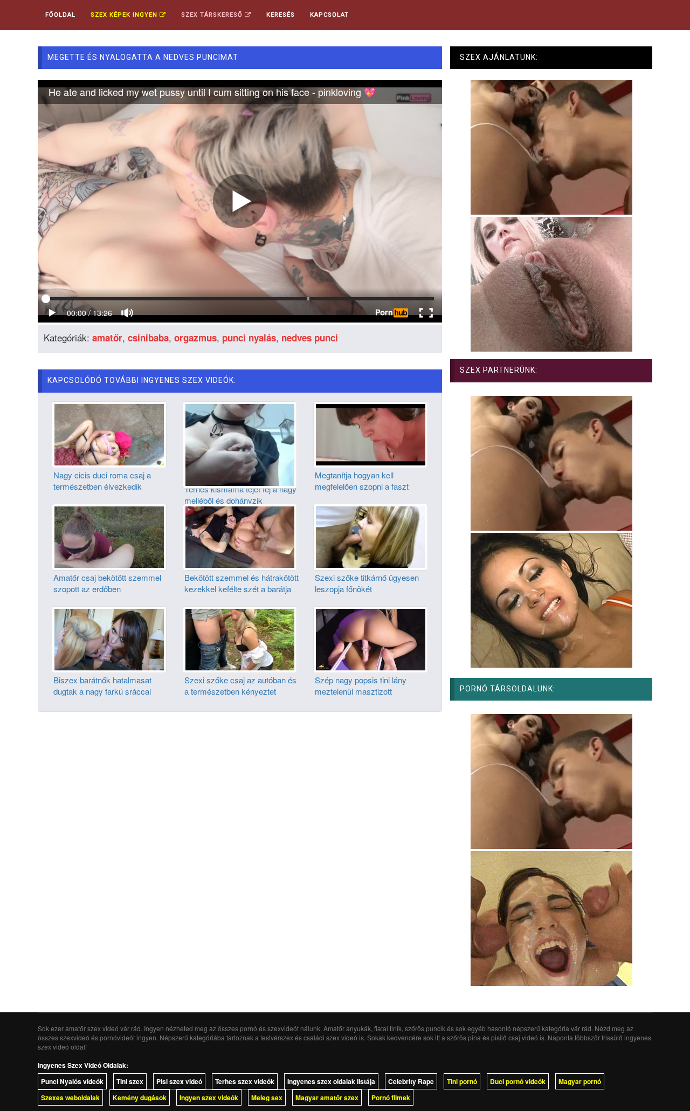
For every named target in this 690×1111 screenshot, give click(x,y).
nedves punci (309, 337)
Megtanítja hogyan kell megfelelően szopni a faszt (362, 480)
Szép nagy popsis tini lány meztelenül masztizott (360, 685)
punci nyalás (249, 337)
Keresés (280, 14)
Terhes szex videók (244, 1081)
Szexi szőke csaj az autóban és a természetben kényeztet (240, 685)
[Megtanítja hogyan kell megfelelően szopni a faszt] (370, 433)
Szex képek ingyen (125, 14)
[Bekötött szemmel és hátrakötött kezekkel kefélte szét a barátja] (240, 535)
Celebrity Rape (411, 1081)
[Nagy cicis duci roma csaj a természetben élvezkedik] (109, 433)
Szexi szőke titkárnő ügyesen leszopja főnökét (367, 583)
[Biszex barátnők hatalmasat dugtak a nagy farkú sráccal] (109, 638)
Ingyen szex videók (209, 1097)
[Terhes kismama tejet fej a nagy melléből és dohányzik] (240, 443)
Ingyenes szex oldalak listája (331, 1081)
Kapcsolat (329, 14)
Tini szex (129, 1081)
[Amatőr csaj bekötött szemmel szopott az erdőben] (109, 535)
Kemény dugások (140, 1097)
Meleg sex (266, 1097)
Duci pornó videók (518, 1081)
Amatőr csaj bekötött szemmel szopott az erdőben (107, 583)
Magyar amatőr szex (326, 1097)
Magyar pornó (579, 1081)
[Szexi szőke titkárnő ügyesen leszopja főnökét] (370, 535)
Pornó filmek (390, 1097)
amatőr (107, 337)
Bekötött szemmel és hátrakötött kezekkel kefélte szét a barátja (241, 583)
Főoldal (60, 14)
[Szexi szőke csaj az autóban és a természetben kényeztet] (240, 638)
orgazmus (195, 337)
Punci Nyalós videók (72, 1081)
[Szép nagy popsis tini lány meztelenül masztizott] (370, 638)
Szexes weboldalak (70, 1097)
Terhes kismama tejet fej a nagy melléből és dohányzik (240, 494)
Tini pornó (462, 1081)
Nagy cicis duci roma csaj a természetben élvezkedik (102, 480)
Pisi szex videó (179, 1081)
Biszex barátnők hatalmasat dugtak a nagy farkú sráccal (102, 685)
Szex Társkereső (213, 14)
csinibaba (148, 337)
